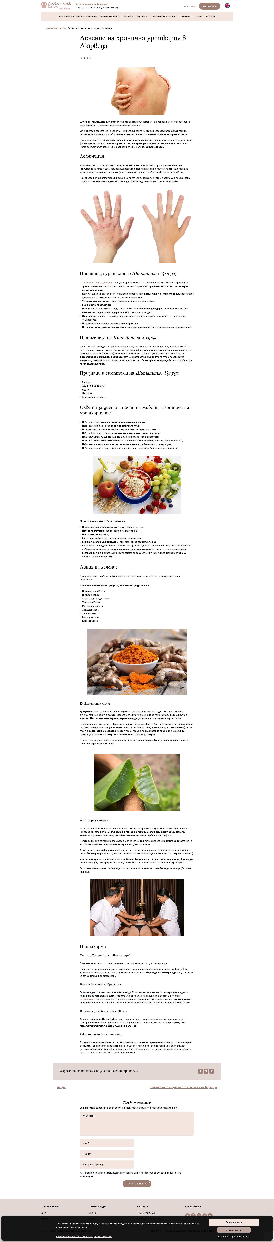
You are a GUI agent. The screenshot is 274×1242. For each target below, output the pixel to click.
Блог (43, 1213)
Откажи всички (234, 1230)
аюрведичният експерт (93, 999)
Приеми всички (234, 1222)
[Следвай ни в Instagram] (193, 1215)
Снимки (93, 1213)
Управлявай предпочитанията (234, 1236)
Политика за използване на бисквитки (74, 1236)
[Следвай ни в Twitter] (204, 1215)
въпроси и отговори (87, 16)
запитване (189, 6)
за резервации (210, 6)
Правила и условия (103, 1236)
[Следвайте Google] (206, 1071)
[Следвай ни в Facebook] (187, 1215)
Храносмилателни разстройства (99, 282)
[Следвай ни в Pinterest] (199, 1215)
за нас (199, 16)
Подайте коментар (137, 1183)
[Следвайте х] (211, 1071)
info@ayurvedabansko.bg (106, 7)
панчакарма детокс (110, 16)
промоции (210, 16)
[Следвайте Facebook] (200, 1071)
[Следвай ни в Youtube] (210, 1215)
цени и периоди (66, 16)
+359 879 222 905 (84, 7)
